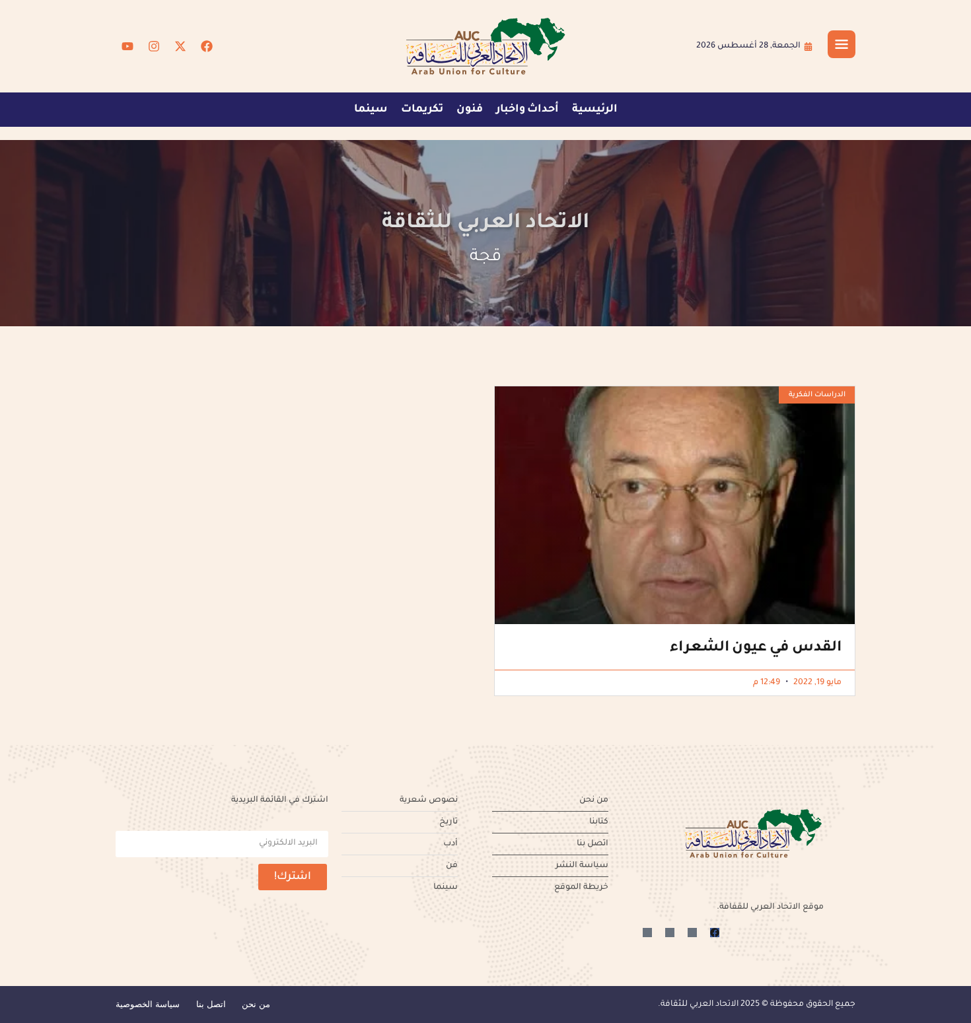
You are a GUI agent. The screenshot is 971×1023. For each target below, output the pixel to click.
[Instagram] (154, 46)
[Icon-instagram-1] (669, 932)
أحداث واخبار (527, 110)
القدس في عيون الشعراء (756, 648)
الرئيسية (595, 110)
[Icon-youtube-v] (647, 932)
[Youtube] (127, 46)
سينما (371, 110)
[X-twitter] (180, 46)
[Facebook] (207, 46)
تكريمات (422, 110)
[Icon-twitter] (692, 932)
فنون (469, 110)
